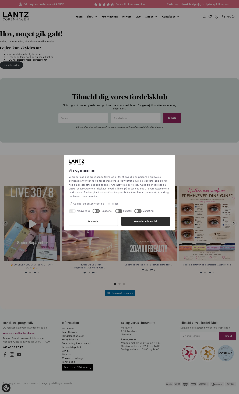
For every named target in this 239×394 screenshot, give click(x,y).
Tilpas (115, 203)
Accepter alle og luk (145, 221)
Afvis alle (93, 221)
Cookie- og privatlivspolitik (88, 203)
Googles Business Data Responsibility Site (111, 192)
